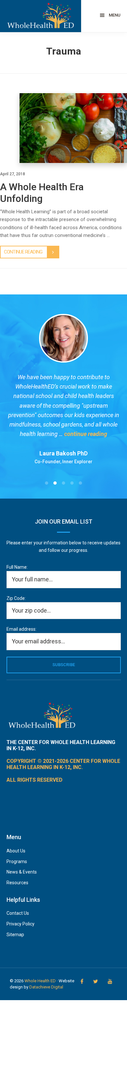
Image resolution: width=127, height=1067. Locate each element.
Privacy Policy (21, 923)
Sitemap (15, 934)
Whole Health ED (40, 980)
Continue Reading (23, 252)
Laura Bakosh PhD (63, 453)
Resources (17, 882)
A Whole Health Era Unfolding (42, 192)
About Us (16, 850)
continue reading (85, 433)
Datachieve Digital (46, 987)
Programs (17, 861)
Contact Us (18, 913)
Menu (114, 15)
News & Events (22, 872)
